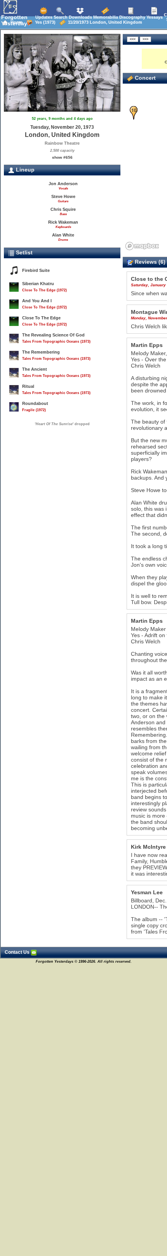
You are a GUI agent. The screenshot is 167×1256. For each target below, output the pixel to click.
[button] (134, 113)
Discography (131, 17)
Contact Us (18, 952)
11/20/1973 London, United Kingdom (104, 22)
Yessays (154, 17)
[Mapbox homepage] (142, 246)
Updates (43, 17)
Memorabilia (105, 17)
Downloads (80, 17)
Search (60, 17)
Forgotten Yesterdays (15, 20)
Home (15, 22)
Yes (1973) (44, 22)
